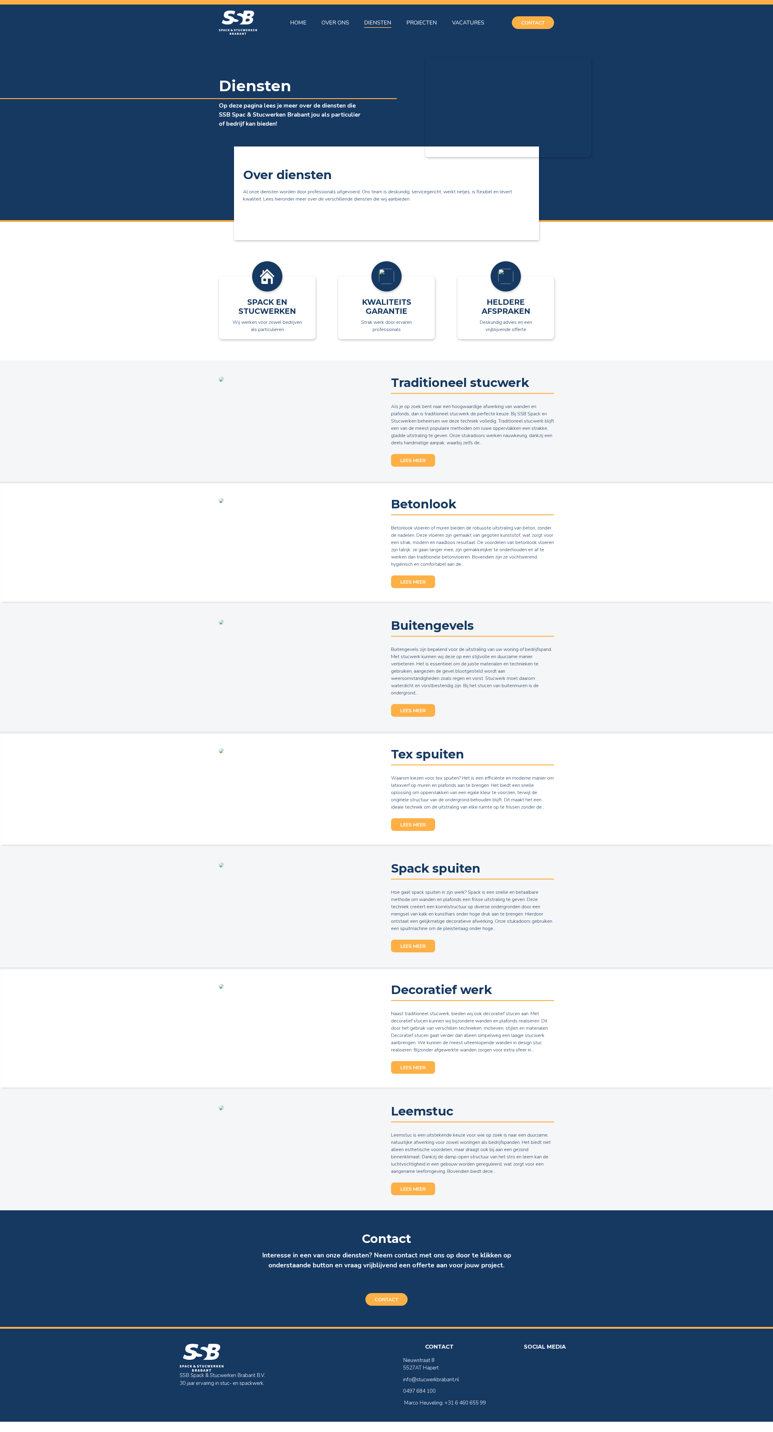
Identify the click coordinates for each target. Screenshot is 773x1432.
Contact (533, 23)
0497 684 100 (419, 1391)
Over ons (335, 22)
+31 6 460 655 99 (465, 1402)
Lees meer (413, 460)
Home (298, 22)
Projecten (421, 22)
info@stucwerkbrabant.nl (431, 1379)
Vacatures (468, 22)
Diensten (377, 22)
